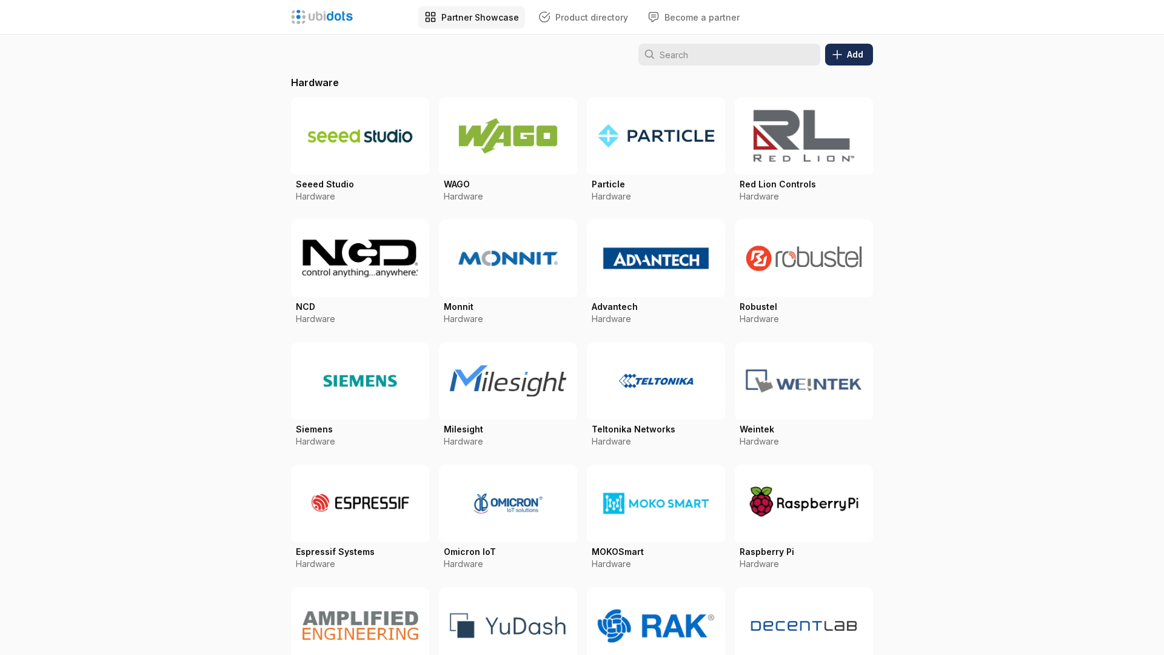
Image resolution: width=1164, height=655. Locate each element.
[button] (360, 153)
